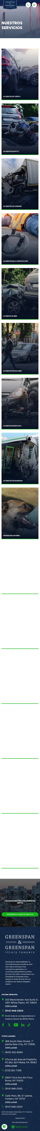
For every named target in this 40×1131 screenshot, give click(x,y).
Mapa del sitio (20, 1118)
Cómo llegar (11, 1006)
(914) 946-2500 (13, 1088)
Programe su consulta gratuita (20, 914)
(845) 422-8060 (14, 1052)
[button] (4, 1126)
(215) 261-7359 (13, 1070)
